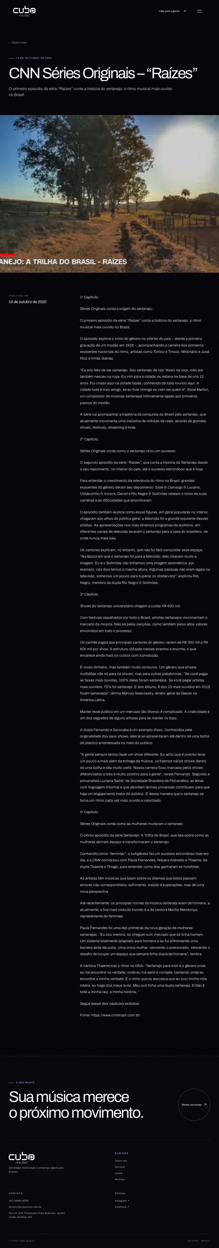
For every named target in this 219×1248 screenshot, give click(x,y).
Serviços (120, 1166)
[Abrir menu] (201, 11)
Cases (118, 1173)
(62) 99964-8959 (18, 1200)
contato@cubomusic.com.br (25, 1206)
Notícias (119, 1179)
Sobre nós (121, 1160)
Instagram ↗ (122, 1200)
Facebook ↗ (122, 1206)
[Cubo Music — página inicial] (24, 11)
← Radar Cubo (17, 42)
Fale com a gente (169, 11)
